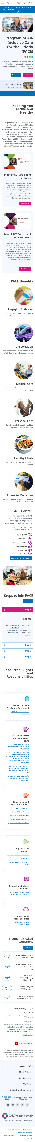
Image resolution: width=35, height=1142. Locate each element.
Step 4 (28, 656)
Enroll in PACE (28, 601)
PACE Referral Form (22, 808)
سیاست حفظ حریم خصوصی (25, 1132)
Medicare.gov (28, 1021)
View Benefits (28, 75)
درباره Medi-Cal (26, 1072)
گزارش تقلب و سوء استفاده (10, 1135)
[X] (22, 1105)
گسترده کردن (7, 956)
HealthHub (12, 9)
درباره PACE (28, 1084)
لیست (31, 94)
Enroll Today (15, 75)
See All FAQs (28, 948)
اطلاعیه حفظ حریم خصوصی (14, 1129)
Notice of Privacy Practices (20, 812)
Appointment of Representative (18, 823)
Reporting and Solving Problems (18, 855)
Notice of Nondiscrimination (19, 815)
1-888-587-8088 (7, 1098)
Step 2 (28, 645)
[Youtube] (13, 1105)
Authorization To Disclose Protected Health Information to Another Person (18, 747)
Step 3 (28, 650)
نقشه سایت (29, 1138)
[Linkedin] (8, 1105)
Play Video (24, 203)
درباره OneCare (26, 1078)
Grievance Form (23, 858)
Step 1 (28, 609)
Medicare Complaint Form (23, 1031)
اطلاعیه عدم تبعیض (27, 1129)
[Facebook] (27, 1105)
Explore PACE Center (13, 87)
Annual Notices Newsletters (20, 819)
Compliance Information (25, 1135)
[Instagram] (17, 1105)
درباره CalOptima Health (21, 1090)
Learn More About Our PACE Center (21, 558)
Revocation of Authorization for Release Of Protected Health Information (18, 778)
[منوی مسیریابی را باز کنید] (3, 3)
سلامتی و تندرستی (25, 1066)
